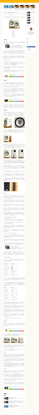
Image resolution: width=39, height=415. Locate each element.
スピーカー (10, 393)
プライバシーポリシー (31, 413)
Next (35, 7)
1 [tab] (18, 10)
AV (4, 393)
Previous (3, 7)
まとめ (13, 37)
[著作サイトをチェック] (31, 35)
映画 (23, 413)
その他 (13, 36)
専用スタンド (13, 35)
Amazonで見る (11, 76)
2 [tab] (19, 10)
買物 (5, 393)
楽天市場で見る (21, 76)
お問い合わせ (34, 413)
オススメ (7, 393)
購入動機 (13, 31)
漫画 (21, 413)
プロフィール (27, 413)
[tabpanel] (6, 7)
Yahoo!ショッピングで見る (16, 76)
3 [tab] (20, 10)
